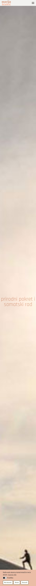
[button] (5, 578)
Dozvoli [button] (24, 582)
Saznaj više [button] (12, 575)
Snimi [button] (17, 582)
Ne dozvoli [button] (7, 582)
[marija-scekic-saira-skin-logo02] (6, 2)
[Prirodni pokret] (18, 302)
